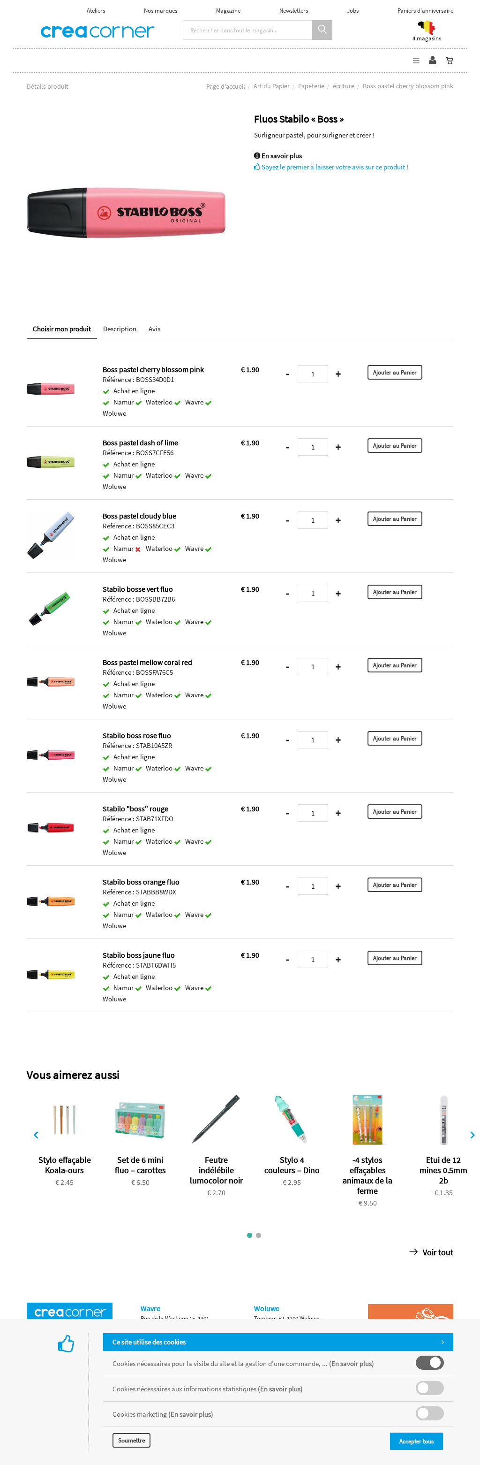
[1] (249, 1235)
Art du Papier (272, 86)
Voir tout (437, 1252)
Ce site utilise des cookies (149, 1341)
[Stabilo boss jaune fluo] (51, 957)
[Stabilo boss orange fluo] (51, 883)
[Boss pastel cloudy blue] (51, 517)
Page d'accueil (225, 86)
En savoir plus (281, 155)
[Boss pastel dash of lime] (51, 444)
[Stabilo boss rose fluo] (51, 737)
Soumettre (131, 1440)
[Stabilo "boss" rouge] (51, 810)
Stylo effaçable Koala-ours (64, 1164)
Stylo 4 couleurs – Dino (292, 1164)
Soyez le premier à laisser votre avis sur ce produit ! (334, 166)
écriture (343, 86)
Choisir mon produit (62, 328)
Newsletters (293, 11)
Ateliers (96, 11)
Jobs (353, 11)
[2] (258, 1235)
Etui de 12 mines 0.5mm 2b (443, 1170)
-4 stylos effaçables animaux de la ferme (367, 1175)
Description (119, 328)
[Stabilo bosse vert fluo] (51, 591)
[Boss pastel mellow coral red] (51, 664)
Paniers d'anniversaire (425, 11)
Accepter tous (416, 1441)
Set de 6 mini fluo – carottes (140, 1164)
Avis (154, 328)
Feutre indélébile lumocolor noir (216, 1170)
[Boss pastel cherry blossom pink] (126, 119)
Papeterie (311, 86)
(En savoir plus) (351, 1363)
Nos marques (160, 11)
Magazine (228, 11)
